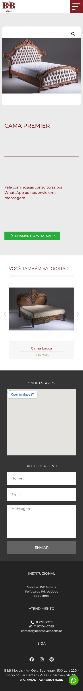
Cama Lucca (41, 348)
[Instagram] (41, 659)
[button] (73, 34)
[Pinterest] (51, 659)
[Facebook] (31, 659)
